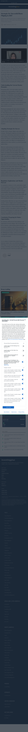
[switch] (23, 346)
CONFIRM (8, 407)
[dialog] (14, 366)
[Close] (25, 320)
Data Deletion (6, 411)
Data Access (14, 411)
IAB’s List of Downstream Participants (15, 339)
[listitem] (14, 343)
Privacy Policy (21, 411)
